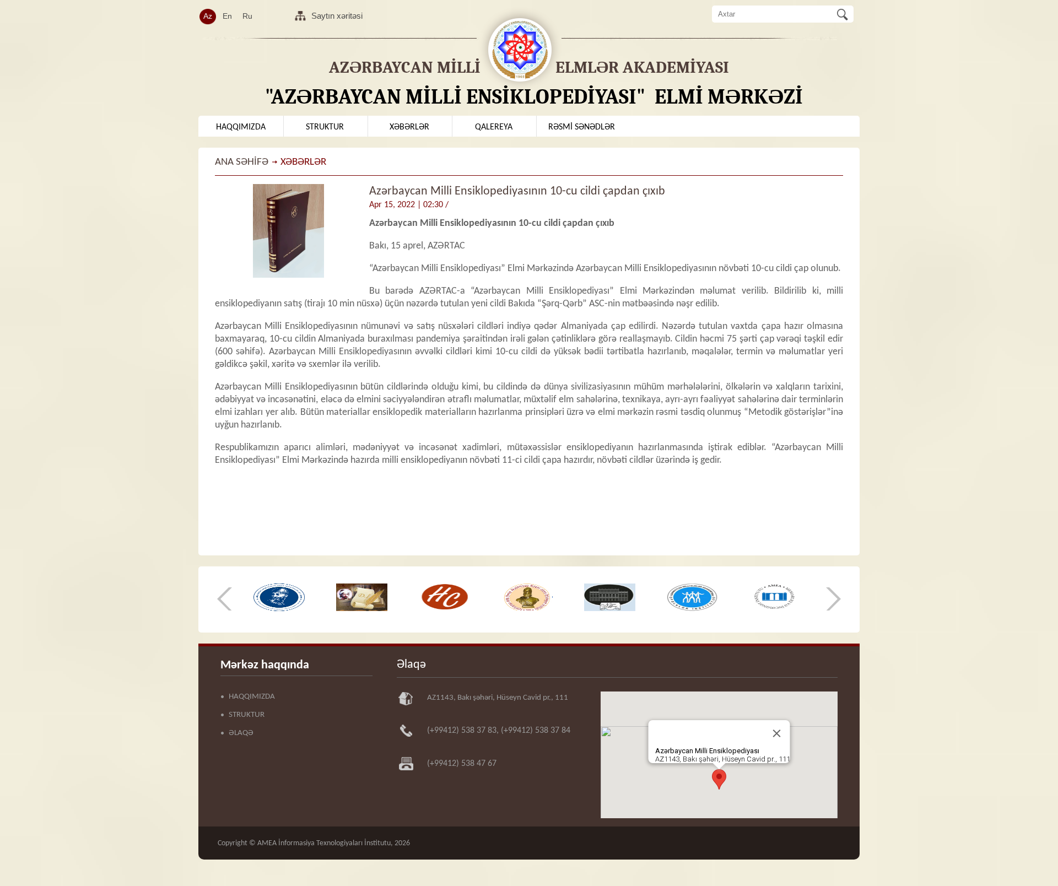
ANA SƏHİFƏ (241, 162)
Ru (247, 16)
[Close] (777, 733)
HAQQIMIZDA (241, 127)
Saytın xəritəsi (337, 15)
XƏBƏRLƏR (409, 127)
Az (207, 16)
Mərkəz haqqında (264, 665)
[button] (719, 779)
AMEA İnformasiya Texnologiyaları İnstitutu (324, 843)
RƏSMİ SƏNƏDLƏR (581, 127)
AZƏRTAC (446, 246)
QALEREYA (493, 127)
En (227, 16)
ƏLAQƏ (241, 733)
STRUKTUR (325, 127)
